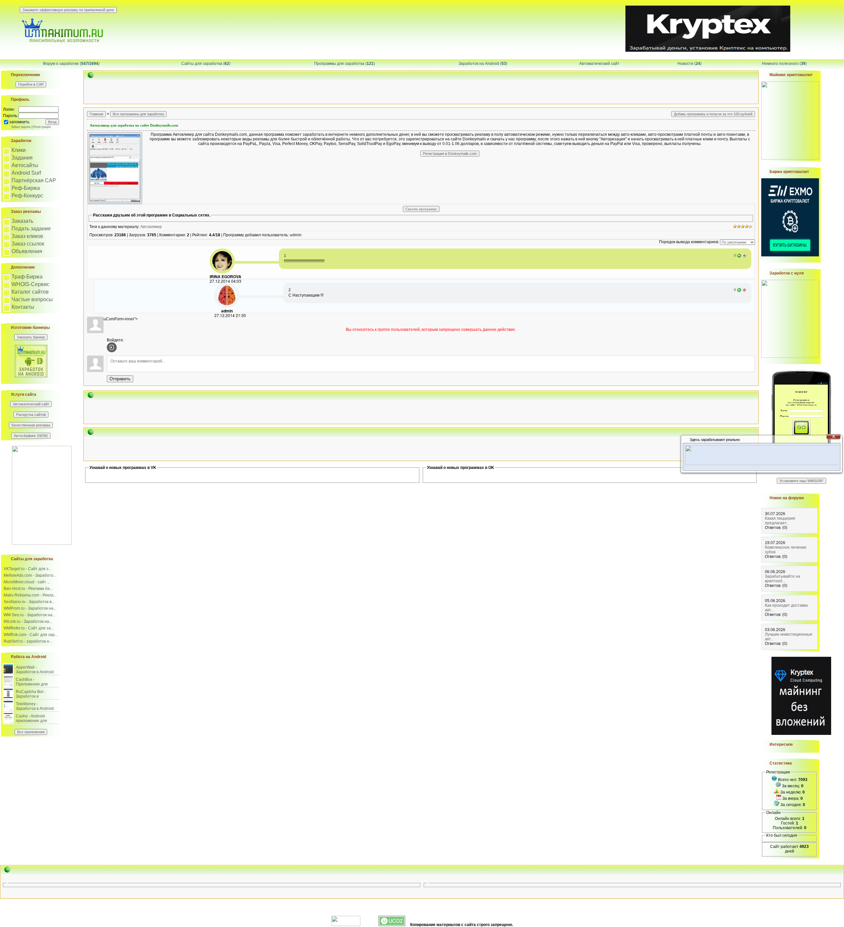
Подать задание (31, 228)
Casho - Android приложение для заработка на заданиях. (31, 723)
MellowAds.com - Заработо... (30, 575)
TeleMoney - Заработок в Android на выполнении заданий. (35, 711)
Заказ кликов (27, 236)
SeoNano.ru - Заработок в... (29, 601)
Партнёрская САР (34, 180)
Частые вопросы (32, 299)
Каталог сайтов (30, 292)
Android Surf (26, 173)
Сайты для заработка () (205, 63)
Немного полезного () (784, 63)
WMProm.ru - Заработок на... (30, 608)
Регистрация (42, 127)
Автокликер (151, 226)
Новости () (690, 63)
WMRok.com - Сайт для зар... (31, 634)
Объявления (27, 251)
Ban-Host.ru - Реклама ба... (28, 588)
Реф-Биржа (26, 188)
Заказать (22, 221)
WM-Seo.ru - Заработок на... (29, 615)
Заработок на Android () (483, 63)
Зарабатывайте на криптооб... (782, 578)
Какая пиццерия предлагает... (780, 520)
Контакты (23, 307)
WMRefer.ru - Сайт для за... (29, 628)
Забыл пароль (21, 127)
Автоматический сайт (599, 63)
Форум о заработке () (71, 63)
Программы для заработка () (344, 63)
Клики (19, 150)
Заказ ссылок (28, 243)
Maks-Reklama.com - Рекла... (30, 595)
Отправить (120, 378)
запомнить (19, 122)
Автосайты (25, 165)
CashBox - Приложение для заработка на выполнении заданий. (36, 686)
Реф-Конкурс (27, 195)
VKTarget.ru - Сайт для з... (27, 568)
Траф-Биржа (27, 276)
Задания (22, 157)
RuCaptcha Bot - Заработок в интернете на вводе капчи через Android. (35, 698)
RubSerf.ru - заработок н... (28, 641)
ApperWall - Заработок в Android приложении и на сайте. (35, 674)
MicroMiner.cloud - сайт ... (27, 582)
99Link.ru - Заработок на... (28, 621)
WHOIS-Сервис (30, 284)
